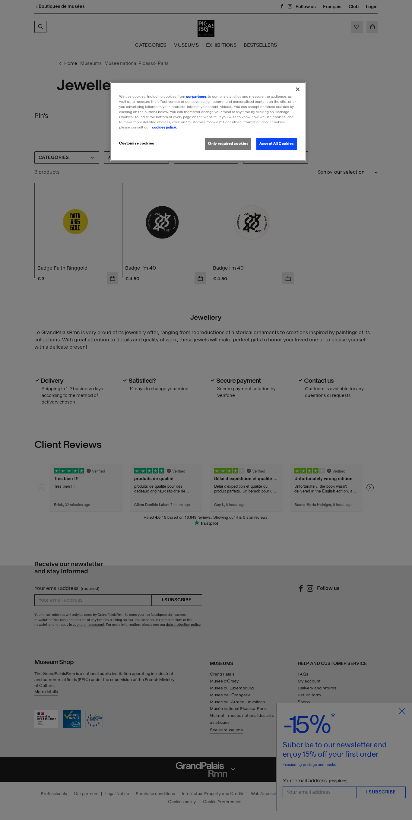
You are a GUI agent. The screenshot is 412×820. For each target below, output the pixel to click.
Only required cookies (228, 143)
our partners (196, 96)
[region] (208, 121)
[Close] (297, 89)
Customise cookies (136, 143)
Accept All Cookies (276, 143)
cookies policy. (164, 127)
